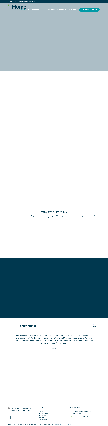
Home (23, 10)
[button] (13, 343)
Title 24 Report (34, 10)
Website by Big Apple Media (63, 424)
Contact (51, 10)
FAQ (44, 10)
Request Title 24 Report (67, 10)
